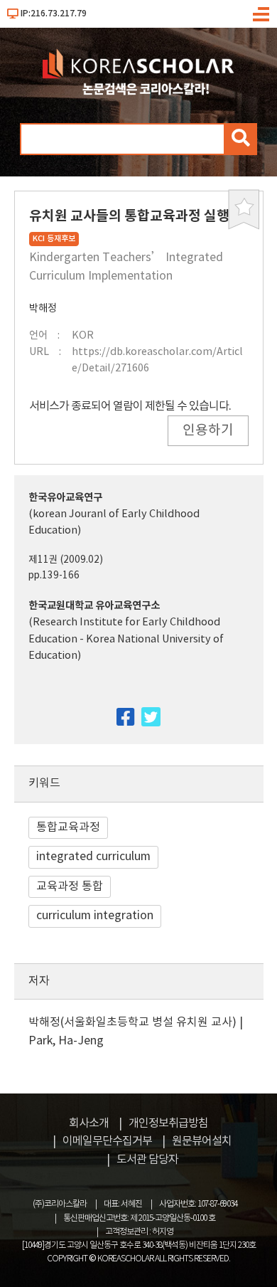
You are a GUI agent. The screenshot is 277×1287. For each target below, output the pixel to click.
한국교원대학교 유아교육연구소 (94, 606)
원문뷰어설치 (202, 1141)
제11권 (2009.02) (65, 560)
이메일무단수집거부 (107, 1141)
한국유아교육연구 (65, 498)
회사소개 (89, 1123)
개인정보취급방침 (168, 1123)
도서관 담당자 (147, 1159)
